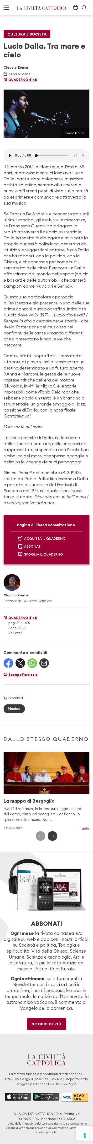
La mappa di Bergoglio (29, 801)
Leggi (85, 828)
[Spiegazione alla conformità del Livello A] (75, 1097)
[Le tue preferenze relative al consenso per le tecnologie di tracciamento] (84, 1135)
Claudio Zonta (16, 67)
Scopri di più (47, 1024)
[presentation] (40, 836)
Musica (14, 708)
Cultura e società (26, 34)
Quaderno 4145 (22, 80)
